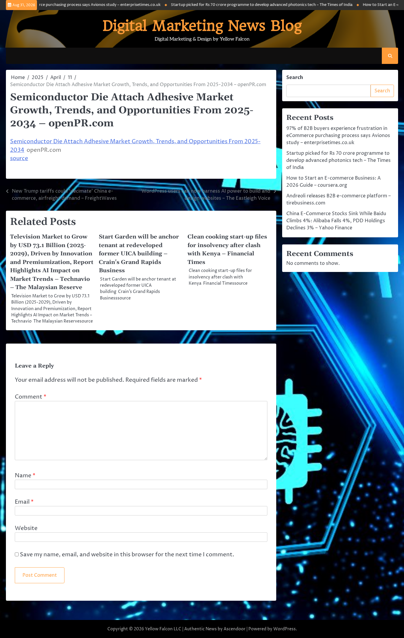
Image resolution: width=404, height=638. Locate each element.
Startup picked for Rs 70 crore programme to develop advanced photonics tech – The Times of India (250, 4)
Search (294, 77)
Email (24, 502)
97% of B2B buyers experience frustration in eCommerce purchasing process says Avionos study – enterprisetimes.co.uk (338, 135)
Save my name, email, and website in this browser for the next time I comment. (127, 554)
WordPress (284, 629)
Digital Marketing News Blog (202, 25)
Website (26, 528)
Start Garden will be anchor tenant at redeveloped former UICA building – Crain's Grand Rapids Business (139, 253)
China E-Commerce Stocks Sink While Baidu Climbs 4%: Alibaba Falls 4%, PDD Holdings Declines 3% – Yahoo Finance (336, 220)
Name (25, 475)
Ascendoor (234, 629)
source (19, 158)
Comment (30, 397)
